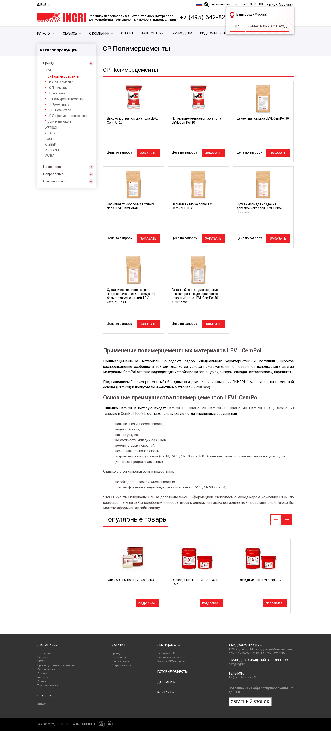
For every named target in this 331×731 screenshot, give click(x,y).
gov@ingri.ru (237, 664)
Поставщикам (46, 669)
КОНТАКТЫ (165, 692)
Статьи (41, 681)
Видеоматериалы (215, 33)
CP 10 (164, 456)
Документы (44, 653)
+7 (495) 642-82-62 (207, 17)
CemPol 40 (238, 408)
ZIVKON (50, 133)
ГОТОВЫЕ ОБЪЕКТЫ (172, 671)
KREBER (50, 144)
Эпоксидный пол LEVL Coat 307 (258, 580)
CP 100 (198, 456)
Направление (53, 174)
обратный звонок (250, 701)
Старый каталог (55, 181)
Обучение (45, 696)
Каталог (44, 33)
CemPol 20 (197, 408)
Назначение (52, 167)
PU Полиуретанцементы (66, 99)
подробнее (146, 603)
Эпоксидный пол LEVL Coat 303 (131, 580)
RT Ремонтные (58, 104)
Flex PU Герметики (61, 82)
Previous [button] (275, 519)
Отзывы (42, 673)
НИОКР (41, 661)
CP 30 (175, 456)
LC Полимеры (57, 87)
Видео (41, 703)
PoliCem (202, 387)
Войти (45, 5)
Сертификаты (168, 645)
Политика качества (169, 657)
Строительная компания (142, 33)
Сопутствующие (59, 121)
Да (237, 26)
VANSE (50, 156)
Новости (42, 677)
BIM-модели (182, 33)
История (42, 657)
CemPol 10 (176, 408)
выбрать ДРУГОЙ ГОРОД (267, 26)
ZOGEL (49, 139)
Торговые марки (47, 685)
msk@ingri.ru (220, 4)
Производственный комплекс (56, 665)
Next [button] (286, 519)
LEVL (48, 70)
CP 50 (185, 456)
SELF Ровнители (59, 110)
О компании (99, 33)
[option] (133, 576)
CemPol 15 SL (261, 408)
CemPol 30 (217, 408)
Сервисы (70, 33)
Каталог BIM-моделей (171, 661)
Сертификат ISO (167, 653)
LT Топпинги (56, 93)
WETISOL (51, 127)
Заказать (148, 153)
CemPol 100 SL (133, 413)
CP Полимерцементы (63, 76)
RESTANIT (52, 150)
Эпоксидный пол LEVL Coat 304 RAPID (195, 582)
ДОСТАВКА (166, 682)
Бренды (49, 63)
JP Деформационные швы (67, 116)
